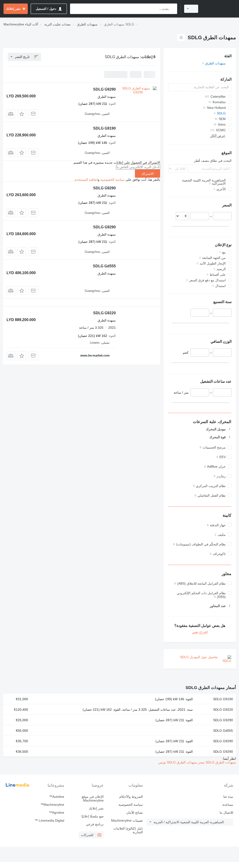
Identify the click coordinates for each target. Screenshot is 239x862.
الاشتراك (147, 174)
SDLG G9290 (104, 89)
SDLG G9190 (104, 128)
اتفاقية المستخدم (86, 179)
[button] (22, 114)
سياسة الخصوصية (112, 179)
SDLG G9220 (104, 313)
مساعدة (227, 804)
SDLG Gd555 (104, 266)
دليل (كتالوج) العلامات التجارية (128, 830)
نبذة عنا (228, 796)
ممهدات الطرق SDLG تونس (177, 762)
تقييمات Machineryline (127, 820)
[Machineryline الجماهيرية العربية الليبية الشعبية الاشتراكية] (219, 8)
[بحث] (173, 9)
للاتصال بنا (226, 812)
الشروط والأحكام (131, 796)
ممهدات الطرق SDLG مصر (216, 762)
